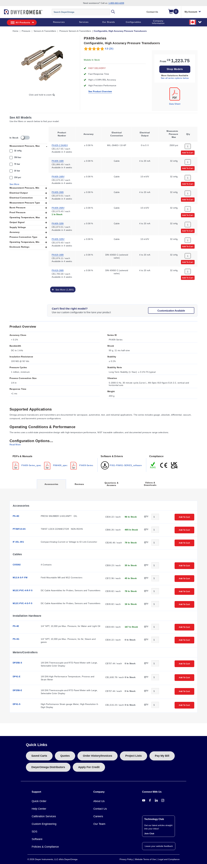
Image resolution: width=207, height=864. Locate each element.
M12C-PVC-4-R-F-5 (23, 590)
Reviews (79, 484)
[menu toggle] (13, 22)
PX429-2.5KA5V (60, 145)
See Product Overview (100, 91)
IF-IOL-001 (18, 542)
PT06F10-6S (19, 529)
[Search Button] (113, 12)
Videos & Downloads (150, 483)
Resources (59, 22)
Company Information (158, 22)
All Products (23, 22)
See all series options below (175, 78)
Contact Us (152, 12)
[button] (195, 22)
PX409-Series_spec (31, 465)
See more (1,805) (64, 289)
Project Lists (133, 755)
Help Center (39, 808)
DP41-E (16, 676)
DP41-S (16, 704)
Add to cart (187, 152)
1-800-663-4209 (116, 3)
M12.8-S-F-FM (20, 577)
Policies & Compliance (45, 846)
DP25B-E (17, 690)
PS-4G (16, 639)
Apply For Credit (89, 767)
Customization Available (171, 310)
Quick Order (39, 801)
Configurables (133, 22)
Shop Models (175, 69)
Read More (15, 444)
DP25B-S (17, 662)
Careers (98, 816)
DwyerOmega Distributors (48, 767)
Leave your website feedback (159, 846)
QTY (146, 516)
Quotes (65, 755)
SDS (34, 831)
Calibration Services (44, 816)
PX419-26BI (58, 270)
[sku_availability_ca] (25, 138)
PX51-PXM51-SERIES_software (125, 465)
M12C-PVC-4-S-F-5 (22, 603)
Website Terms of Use (145, 859)
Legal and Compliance (169, 859)
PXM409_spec (59, 465)
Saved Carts (39, 755)
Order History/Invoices (97, 755)
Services (83, 22)
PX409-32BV (58, 239)
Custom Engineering (44, 823)
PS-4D (16, 516)
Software (37, 839)
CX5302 (17, 564)
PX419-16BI (58, 254)
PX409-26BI (58, 192)
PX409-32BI (58, 223)
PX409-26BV (58, 207)
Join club (149, 833)
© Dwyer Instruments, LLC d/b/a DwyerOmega (52, 859)
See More (14, 184)
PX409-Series (86, 465)
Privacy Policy (126, 859)
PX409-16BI (58, 160)
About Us (99, 801)
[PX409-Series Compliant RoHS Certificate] (153, 465)
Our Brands (108, 22)
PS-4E (16, 626)
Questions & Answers (112, 484)
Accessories (51, 486)
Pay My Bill (162, 755)
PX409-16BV (58, 176)
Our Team (99, 823)
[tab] (54, 462)
